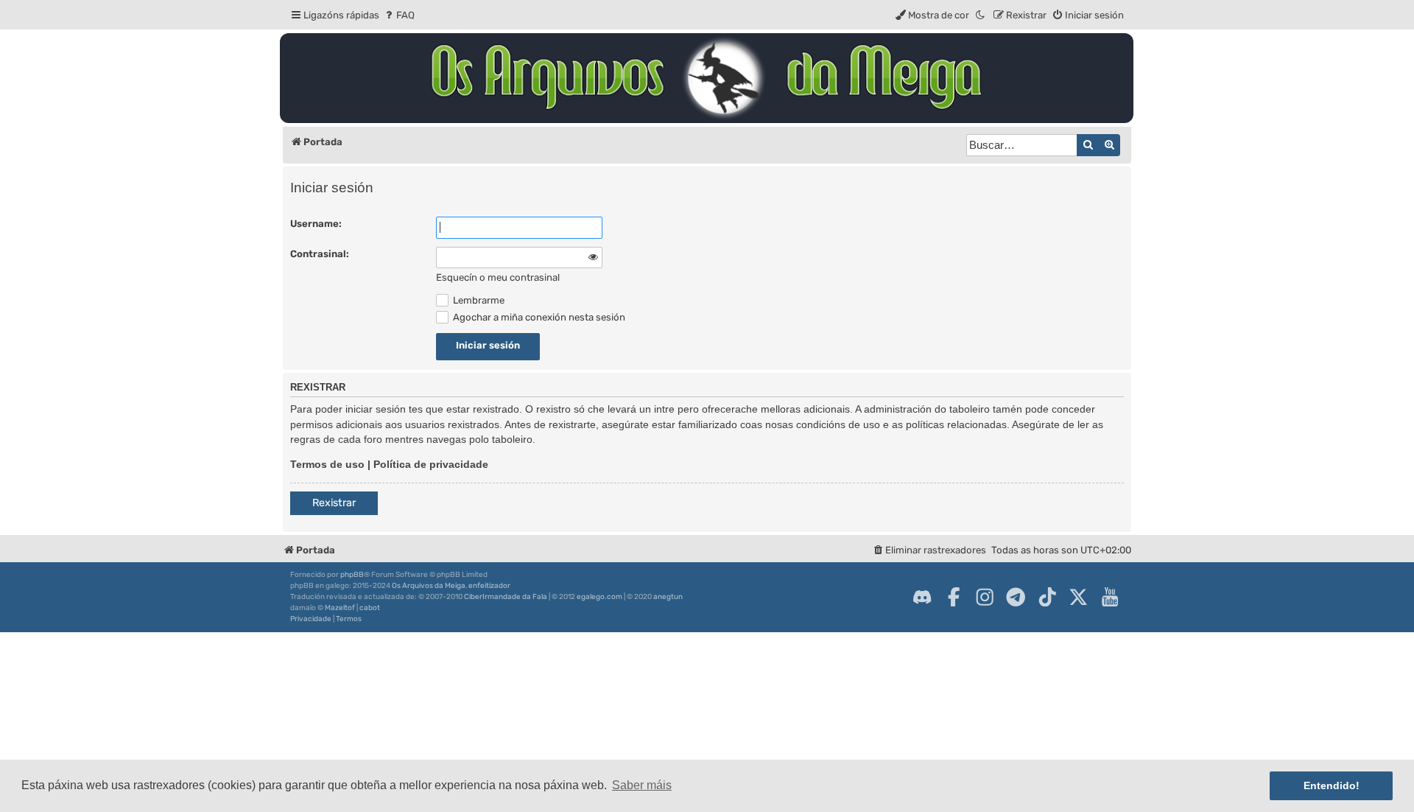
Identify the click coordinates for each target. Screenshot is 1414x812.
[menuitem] (399, 15)
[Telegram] (1015, 596)
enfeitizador (489, 585)
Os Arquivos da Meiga (428, 585)
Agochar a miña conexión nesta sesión (538, 317)
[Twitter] (1078, 596)
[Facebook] (953, 596)
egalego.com (599, 596)
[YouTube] (1109, 596)
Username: (316, 223)
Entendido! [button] (1332, 785)
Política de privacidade (430, 464)
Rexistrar (334, 503)
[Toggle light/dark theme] (981, 15)
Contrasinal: (319, 253)
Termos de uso (327, 464)
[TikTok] (1047, 596)
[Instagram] (984, 596)
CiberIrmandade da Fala (505, 596)
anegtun (668, 596)
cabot (369, 607)
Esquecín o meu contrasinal (498, 277)
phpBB (352, 574)
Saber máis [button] (642, 785)
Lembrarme (477, 300)
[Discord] (922, 596)
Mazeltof (340, 607)
